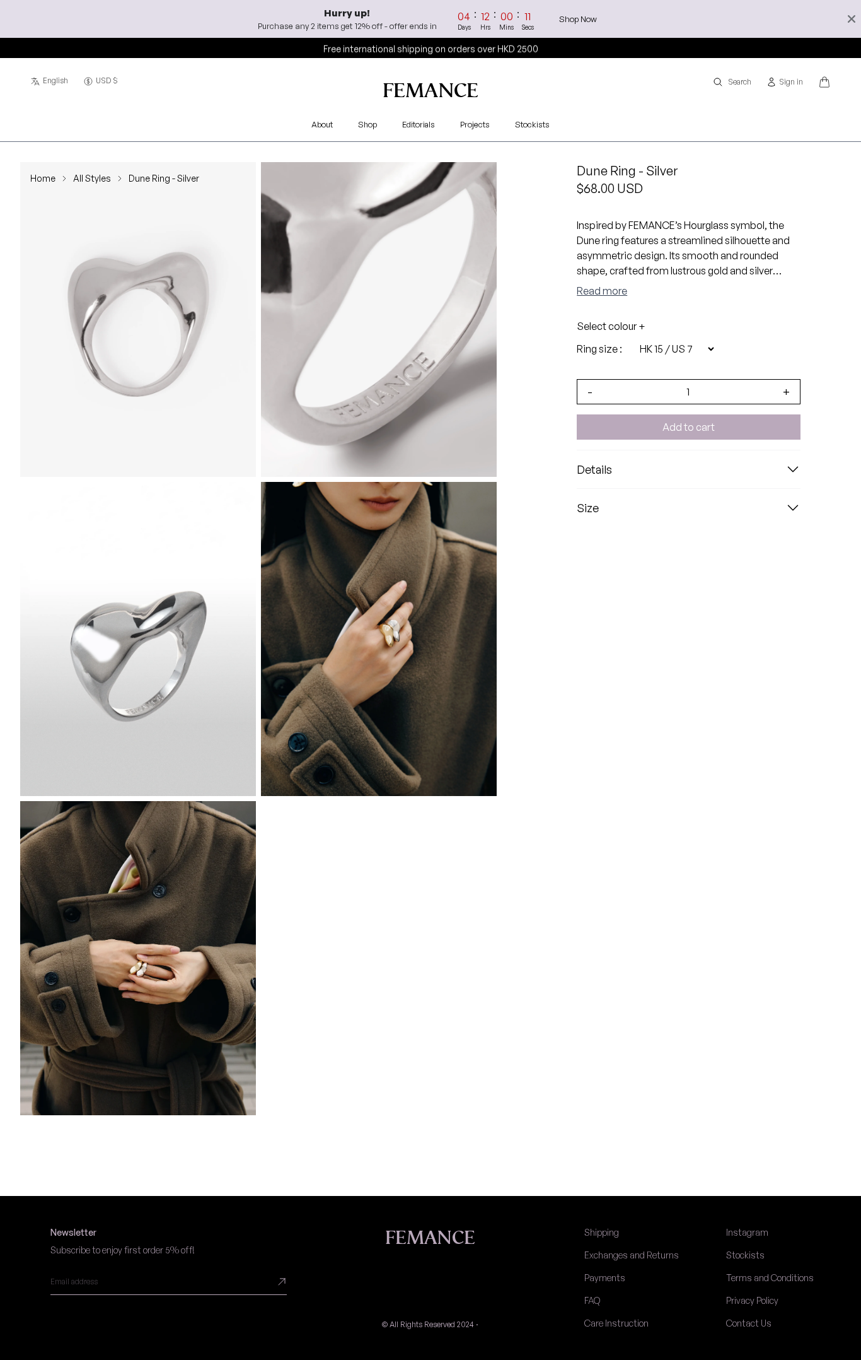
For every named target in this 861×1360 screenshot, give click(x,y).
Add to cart (688, 427)
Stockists (745, 1255)
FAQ (592, 1300)
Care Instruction (616, 1323)
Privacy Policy (752, 1300)
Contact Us (748, 1323)
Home (42, 178)
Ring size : (599, 349)
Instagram (747, 1232)
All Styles (92, 178)
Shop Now (579, 19)
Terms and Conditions (770, 1277)
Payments (604, 1277)
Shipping (601, 1232)
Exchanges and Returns (631, 1255)
